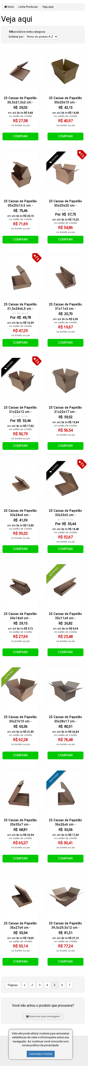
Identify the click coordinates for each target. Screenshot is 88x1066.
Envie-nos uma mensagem (44, 1016)
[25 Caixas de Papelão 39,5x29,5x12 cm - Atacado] (65, 896)
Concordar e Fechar (40, 1053)
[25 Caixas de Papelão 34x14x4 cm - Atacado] (20, 587)
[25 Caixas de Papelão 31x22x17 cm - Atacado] (65, 381)
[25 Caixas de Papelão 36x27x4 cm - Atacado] (20, 896)
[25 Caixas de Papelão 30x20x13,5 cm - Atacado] (20, 174)
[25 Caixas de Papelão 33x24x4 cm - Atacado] (20, 484)
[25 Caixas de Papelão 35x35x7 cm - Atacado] (20, 793)
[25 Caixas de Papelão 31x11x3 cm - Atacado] (65, 277)
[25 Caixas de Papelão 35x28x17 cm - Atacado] (65, 690)
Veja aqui (48, 6)
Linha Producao (28, 6)
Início (10, 6)
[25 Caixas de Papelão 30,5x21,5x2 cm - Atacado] (20, 71)
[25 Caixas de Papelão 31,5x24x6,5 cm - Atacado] (20, 277)
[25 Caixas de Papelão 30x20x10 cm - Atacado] (65, 71)
